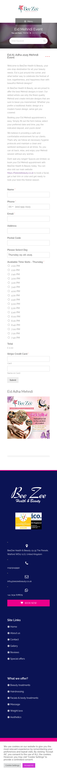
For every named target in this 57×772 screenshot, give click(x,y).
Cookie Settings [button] (12, 765)
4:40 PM (15, 299)
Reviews (14, 652)
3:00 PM (15, 278)
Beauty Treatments (20, 685)
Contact (14, 639)
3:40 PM (15, 287)
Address (12, 225)
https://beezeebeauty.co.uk (20, 173)
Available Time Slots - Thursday (25, 262)
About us (15, 633)
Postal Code (14, 238)
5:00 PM (15, 304)
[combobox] (10, 206)
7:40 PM (15, 337)
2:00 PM (15, 266)
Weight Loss (16, 710)
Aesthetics (15, 717)
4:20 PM (15, 295)
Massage (15, 704)
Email (11, 213)
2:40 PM (15, 274)
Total (10, 343)
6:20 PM (15, 320)
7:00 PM (15, 329)
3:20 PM (15, 282)
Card (9, 363)
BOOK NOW (30, 603)
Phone (11, 201)
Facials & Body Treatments (24, 698)
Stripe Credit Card (18, 353)
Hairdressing (17, 691)
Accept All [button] (28, 765)
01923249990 (13, 568)
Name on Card (13, 373)
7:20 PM (15, 333)
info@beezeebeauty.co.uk (19, 581)
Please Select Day (17, 249)
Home (25, 33)
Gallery (14, 646)
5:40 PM (15, 312)
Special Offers (17, 658)
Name (11, 189)
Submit (13, 380)
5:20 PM (15, 308)
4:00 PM (15, 291)
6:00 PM (15, 316)
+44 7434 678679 (15, 595)
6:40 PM (15, 325)
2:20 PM (15, 270)
